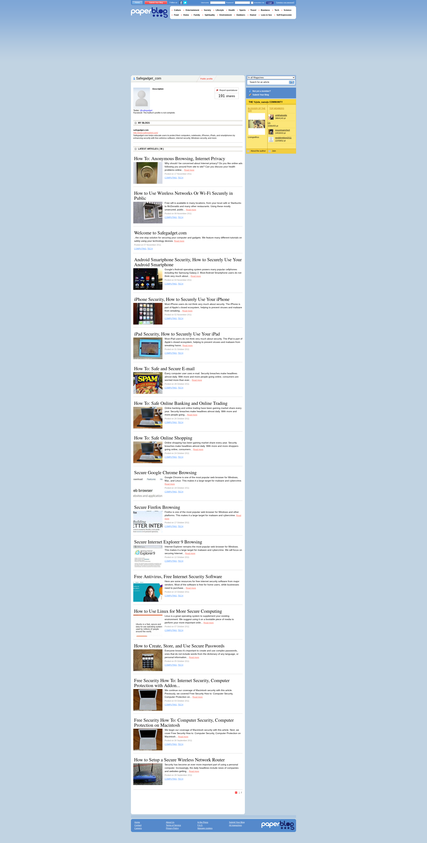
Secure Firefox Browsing (157, 507)
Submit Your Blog (261, 95)
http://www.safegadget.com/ (145, 133)
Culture (177, 10)
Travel (253, 10)
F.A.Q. (200, 825)
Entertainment (192, 10)
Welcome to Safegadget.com (160, 232)
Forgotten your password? (285, 2)
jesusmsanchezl (282, 130)
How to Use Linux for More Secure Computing (178, 611)
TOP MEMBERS (276, 108)
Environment (226, 15)
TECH (180, 178)
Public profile (206, 79)
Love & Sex (266, 15)
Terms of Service (173, 825)
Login (270, 3)
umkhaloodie (281, 115)
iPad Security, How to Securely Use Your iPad (177, 334)
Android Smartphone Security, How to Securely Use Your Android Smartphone (188, 262)
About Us (170, 822)
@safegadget (146, 110)
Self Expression (284, 15)
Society (207, 10)
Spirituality (210, 15)
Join (274, 151)
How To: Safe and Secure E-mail (164, 368)
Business (265, 10)
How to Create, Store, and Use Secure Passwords (179, 645)
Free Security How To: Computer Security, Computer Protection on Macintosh (184, 722)
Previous (236, 792)
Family (197, 15)
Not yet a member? (262, 91)
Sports (242, 10)
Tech (277, 10)
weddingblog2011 (283, 138)
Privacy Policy (172, 828)
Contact (137, 825)
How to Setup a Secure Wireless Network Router (179, 759)
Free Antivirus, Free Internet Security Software (178, 576)
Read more (189, 170)
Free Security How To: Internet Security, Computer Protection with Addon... (182, 682)
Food (176, 15)
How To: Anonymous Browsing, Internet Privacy (179, 158)
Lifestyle (220, 10)
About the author (258, 151)
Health (232, 10)
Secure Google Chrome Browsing (165, 472)
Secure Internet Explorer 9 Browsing (168, 541)
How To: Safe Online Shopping (163, 437)
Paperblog (149, 12)
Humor (253, 15)
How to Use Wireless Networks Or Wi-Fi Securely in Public (183, 195)
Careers (138, 828)
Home (137, 2)
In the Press (202, 822)
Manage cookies (204, 828)
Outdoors (240, 15)
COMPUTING (171, 178)
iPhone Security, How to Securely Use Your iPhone (182, 299)
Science (287, 10)
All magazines (235, 825)
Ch (269, 123)
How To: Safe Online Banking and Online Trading (181, 403)
